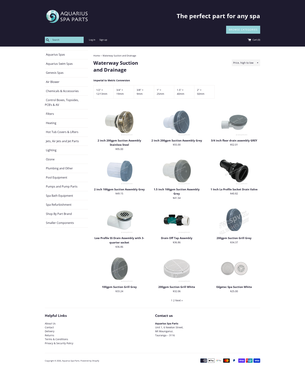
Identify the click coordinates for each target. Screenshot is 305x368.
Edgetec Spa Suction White (234, 287)
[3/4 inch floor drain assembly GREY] (234, 122)
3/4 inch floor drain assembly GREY (234, 140)
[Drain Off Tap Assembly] (177, 219)
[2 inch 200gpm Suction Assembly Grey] (177, 122)
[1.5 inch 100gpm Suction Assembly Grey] (177, 170)
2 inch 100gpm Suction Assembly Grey (119, 189)
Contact (49, 327)
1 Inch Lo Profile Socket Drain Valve (234, 189)
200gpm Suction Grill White (176, 287)
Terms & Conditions (56, 339)
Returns (49, 335)
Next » (179, 300)
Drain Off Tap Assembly (176, 238)
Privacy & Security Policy (59, 343)
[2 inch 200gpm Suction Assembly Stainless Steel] (119, 122)
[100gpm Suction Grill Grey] (119, 268)
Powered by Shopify (89, 360)
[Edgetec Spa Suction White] (234, 268)
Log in (92, 39)
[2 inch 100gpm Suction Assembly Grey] (119, 170)
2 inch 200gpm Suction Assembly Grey (176, 140)
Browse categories (243, 29)
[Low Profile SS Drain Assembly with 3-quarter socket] (119, 219)
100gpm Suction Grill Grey (119, 287)
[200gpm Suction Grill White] (177, 268)
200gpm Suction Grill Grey (234, 238)
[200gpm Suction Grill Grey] (234, 219)
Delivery (49, 331)
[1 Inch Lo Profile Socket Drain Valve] (234, 170)
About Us (50, 323)
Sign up (103, 39)
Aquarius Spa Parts (70, 360)
